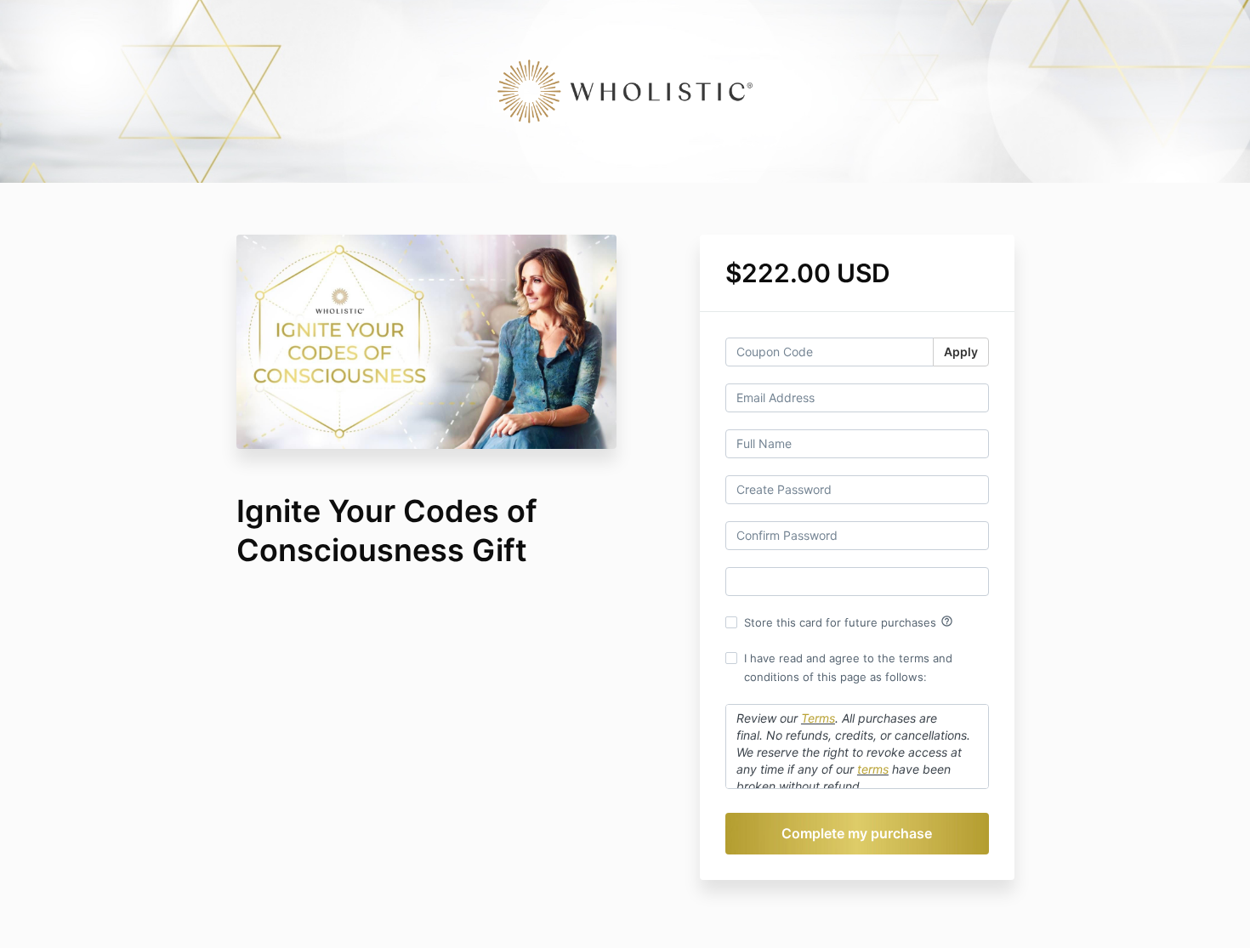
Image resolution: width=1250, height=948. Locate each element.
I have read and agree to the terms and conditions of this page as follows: (848, 667)
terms (873, 769)
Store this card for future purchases (848, 621)
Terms (818, 718)
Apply (961, 351)
